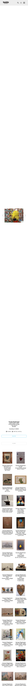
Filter (14, 443)
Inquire (14, 436)
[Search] (18, 2)
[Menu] (24, 2)
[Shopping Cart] (21, 3)
